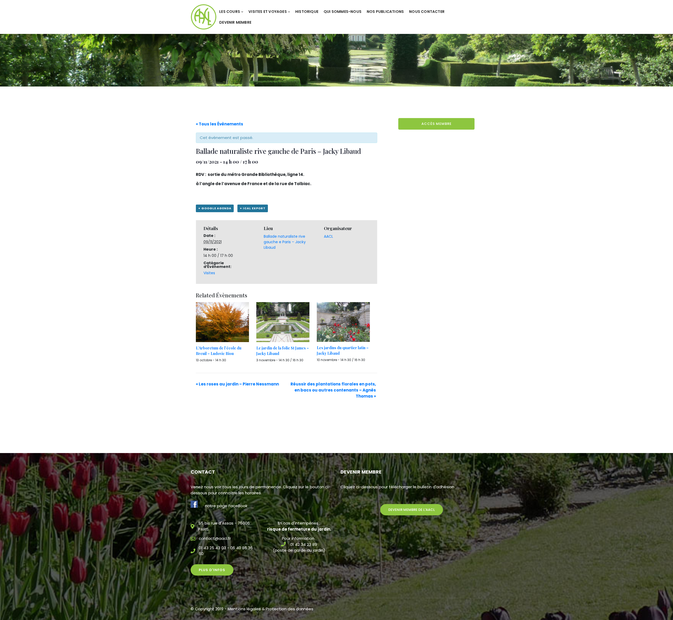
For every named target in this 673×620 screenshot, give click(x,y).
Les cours (229, 11)
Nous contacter (427, 11)
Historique (306, 11)
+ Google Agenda (214, 208)
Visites (209, 273)
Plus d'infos (212, 569)
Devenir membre (235, 22)
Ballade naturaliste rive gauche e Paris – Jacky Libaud (285, 242)
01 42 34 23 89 (303, 544)
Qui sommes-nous (342, 11)
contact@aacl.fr (215, 538)
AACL (328, 236)
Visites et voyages (267, 11)
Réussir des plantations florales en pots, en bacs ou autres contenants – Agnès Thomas (333, 390)
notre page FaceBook (226, 506)
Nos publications (385, 11)
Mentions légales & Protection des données (270, 609)
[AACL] (204, 16)
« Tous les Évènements (219, 124)
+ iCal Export (253, 208)
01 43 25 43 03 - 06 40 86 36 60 (226, 551)
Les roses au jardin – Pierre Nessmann (237, 384)
